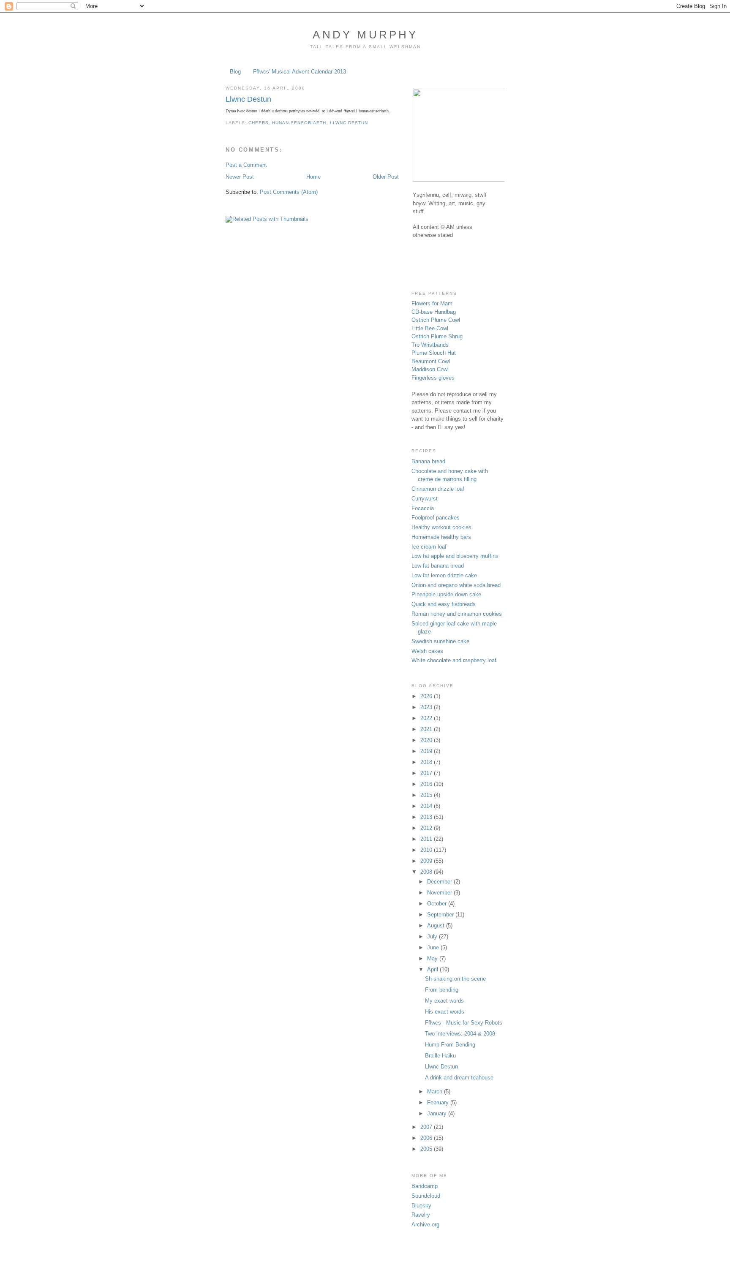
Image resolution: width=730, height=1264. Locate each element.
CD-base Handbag (433, 312)
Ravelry (420, 1215)
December (440, 881)
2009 (427, 861)
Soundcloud (425, 1196)
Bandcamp (424, 1186)
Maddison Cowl (430, 369)
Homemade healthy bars (441, 537)
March (435, 1091)
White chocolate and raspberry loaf (453, 660)
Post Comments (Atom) (289, 192)
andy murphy (365, 34)
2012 (427, 828)
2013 (427, 817)
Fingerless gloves (433, 378)
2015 (427, 795)
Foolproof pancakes (435, 517)
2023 (427, 707)
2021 (427, 729)
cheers (258, 122)
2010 (427, 850)
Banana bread (428, 461)
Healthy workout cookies (441, 527)
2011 (427, 839)
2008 (427, 872)
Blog (235, 71)
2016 (427, 784)
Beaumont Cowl (430, 361)
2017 (427, 773)
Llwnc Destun (248, 99)
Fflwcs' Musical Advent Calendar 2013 (299, 71)
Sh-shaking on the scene (455, 979)
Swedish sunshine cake (440, 641)
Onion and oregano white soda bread (456, 585)
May (433, 958)
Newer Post (240, 177)
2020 (427, 740)
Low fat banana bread (437, 566)
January (437, 1113)
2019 (427, 751)
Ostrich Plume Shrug (437, 336)
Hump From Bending (450, 1044)
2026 (427, 696)
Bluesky (421, 1205)
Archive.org (425, 1224)
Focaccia (422, 508)
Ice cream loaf (429, 547)
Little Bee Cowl (429, 328)
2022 (427, 718)
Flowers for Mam (431, 303)
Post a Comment (246, 165)
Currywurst (424, 498)
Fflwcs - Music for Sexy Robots (463, 1022)
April (433, 969)
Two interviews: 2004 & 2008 (460, 1033)
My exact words (444, 1001)
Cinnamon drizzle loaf (437, 489)
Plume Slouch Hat (433, 353)
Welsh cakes (427, 651)
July (433, 936)
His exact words (444, 1011)
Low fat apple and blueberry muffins (454, 556)
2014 (427, 806)
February (438, 1102)
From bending (441, 990)
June (434, 947)
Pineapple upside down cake (446, 594)
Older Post (386, 177)
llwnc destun (349, 122)
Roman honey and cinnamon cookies (456, 614)
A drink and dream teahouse (459, 1077)
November (440, 892)
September (441, 914)
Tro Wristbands (430, 345)
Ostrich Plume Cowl (435, 320)
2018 (427, 762)
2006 (427, 1138)
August (436, 925)
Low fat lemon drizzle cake (444, 575)
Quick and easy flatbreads (443, 604)
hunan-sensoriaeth (299, 122)
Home (313, 177)
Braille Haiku (440, 1055)
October (437, 903)
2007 (427, 1127)
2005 (427, 1149)
